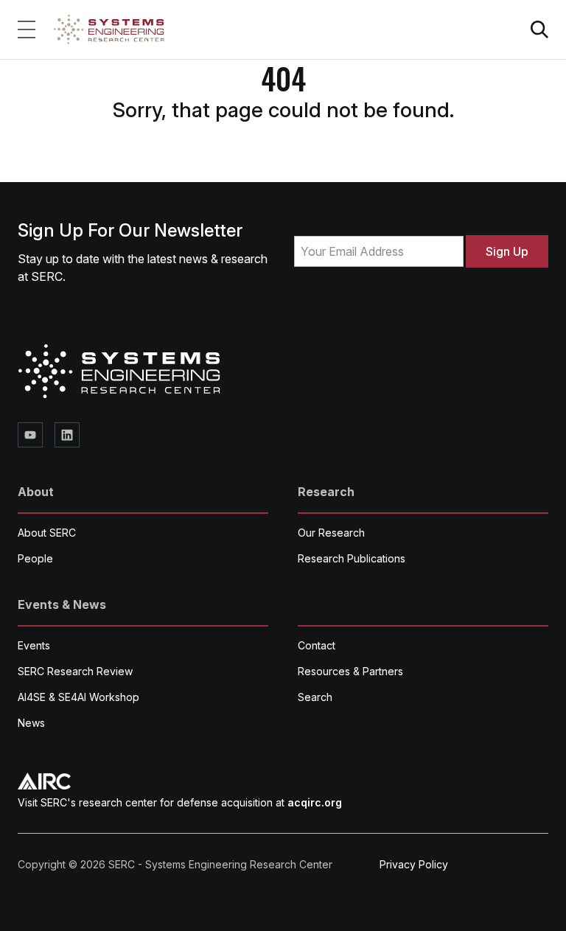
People (35, 558)
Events (34, 645)
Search (315, 697)
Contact (316, 645)
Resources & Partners (350, 671)
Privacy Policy (414, 864)
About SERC (47, 532)
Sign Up (507, 251)
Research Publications (351, 558)
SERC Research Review (75, 671)
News (31, 722)
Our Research (331, 532)
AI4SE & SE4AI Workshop (78, 697)
